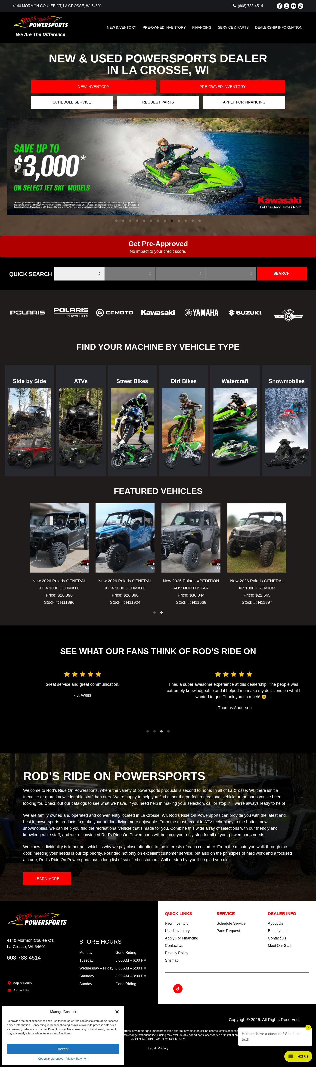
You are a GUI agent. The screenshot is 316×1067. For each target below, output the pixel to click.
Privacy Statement (76, 1058)
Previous (11, 166)
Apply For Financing (181, 938)
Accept (63, 1049)
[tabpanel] (158, 166)
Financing (201, 27)
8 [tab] (165, 221)
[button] (117, 1011)
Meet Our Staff (279, 946)
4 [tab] (137, 221)
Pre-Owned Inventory (164, 27)
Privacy (163, 1048)
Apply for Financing (244, 102)
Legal (152, 1048)
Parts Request (228, 931)
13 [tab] (200, 221)
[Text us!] (298, 1057)
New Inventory (121, 27)
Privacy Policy (176, 953)
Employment (278, 931)
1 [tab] (116, 221)
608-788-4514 (24, 957)
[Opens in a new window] (279, 6)
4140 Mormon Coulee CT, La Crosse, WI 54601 (30, 943)
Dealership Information (278, 27)
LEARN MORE (47, 879)
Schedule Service (72, 102)
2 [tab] (123, 221)
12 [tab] (193, 221)
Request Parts (158, 102)
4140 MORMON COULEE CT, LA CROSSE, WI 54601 (57, 6)
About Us (275, 923)
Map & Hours (22, 983)
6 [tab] (151, 221)
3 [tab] (130, 221)
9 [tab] (172, 221)
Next (293, 166)
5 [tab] (144, 221)
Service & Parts (233, 27)
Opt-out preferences (50, 1058)
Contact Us (20, 990)
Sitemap (172, 960)
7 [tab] (158, 221)
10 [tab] (179, 221)
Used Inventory (177, 931)
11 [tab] (186, 221)
